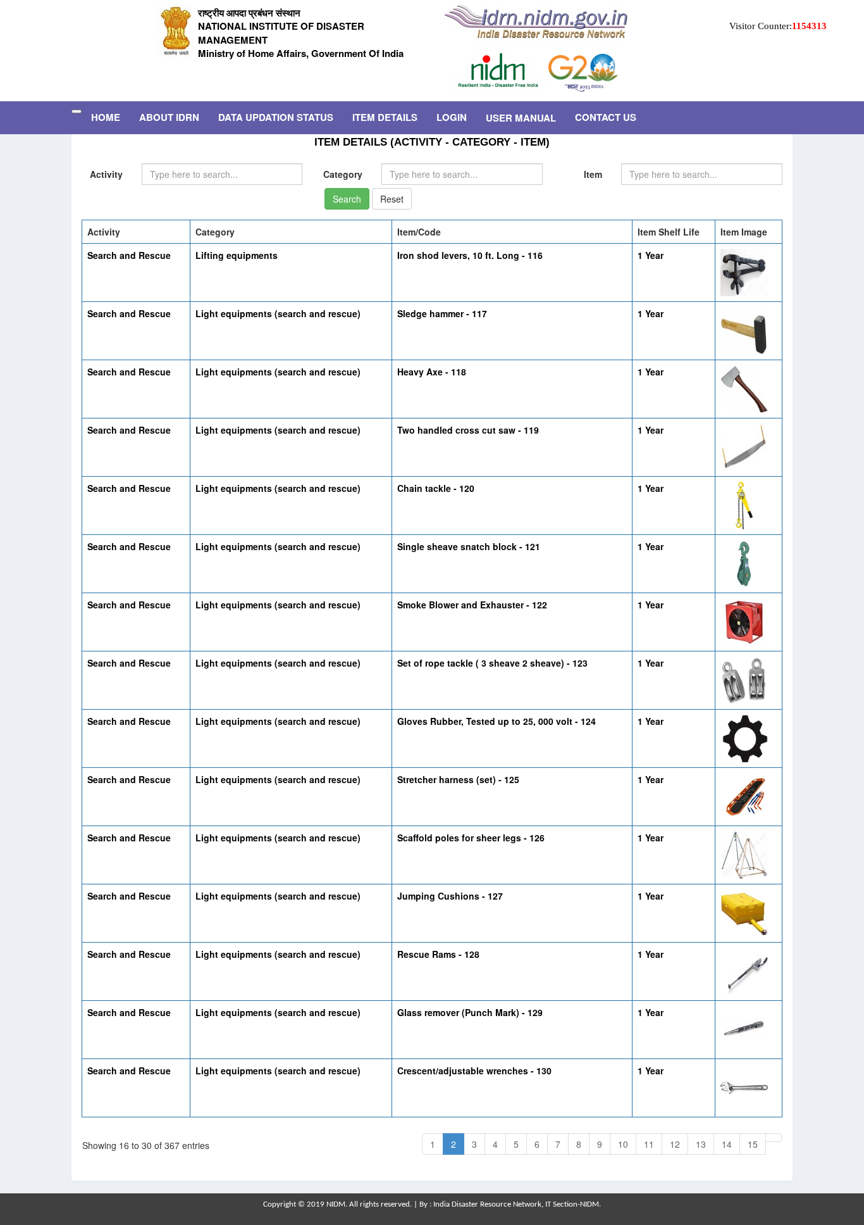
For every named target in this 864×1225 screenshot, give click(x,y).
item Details (384, 117)
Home (105, 117)
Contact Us (605, 117)
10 (623, 1144)
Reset (392, 198)
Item (593, 174)
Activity (106, 174)
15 (753, 1144)
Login (451, 117)
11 (649, 1144)
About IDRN (169, 117)
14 (727, 1144)
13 (701, 1144)
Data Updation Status (275, 117)
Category (342, 174)
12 (675, 1144)
